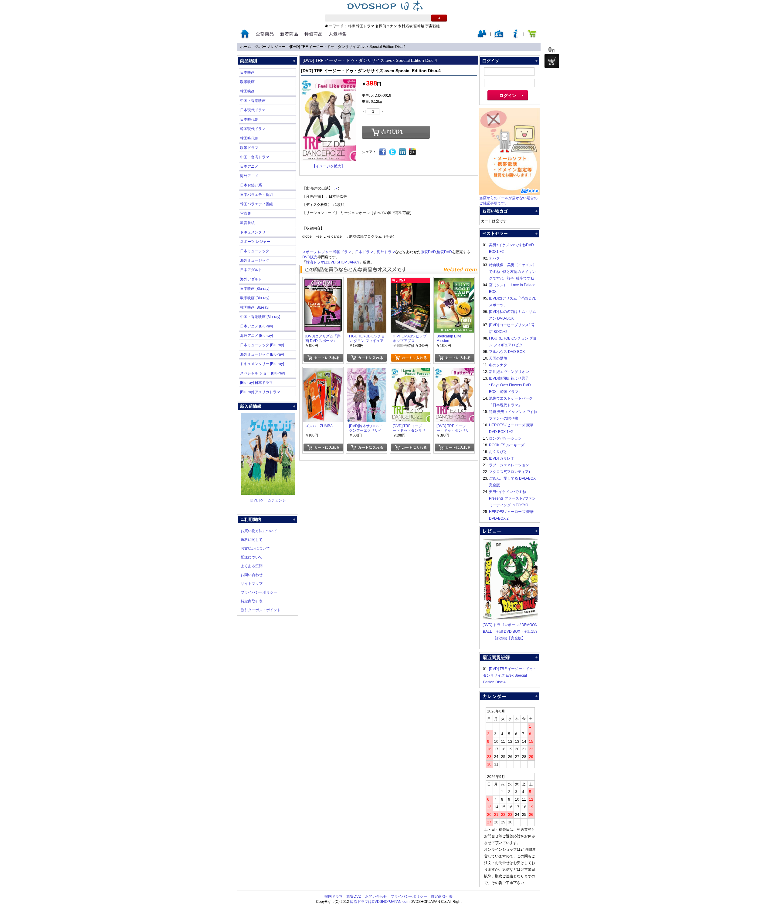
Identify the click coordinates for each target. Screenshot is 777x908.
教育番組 (247, 223)
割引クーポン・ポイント (261, 610)
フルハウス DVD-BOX (507, 352)
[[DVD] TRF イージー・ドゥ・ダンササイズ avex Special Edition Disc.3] (410, 371)
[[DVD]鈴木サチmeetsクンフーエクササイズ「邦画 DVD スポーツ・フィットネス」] (366, 371)
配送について (252, 557)
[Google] (412, 152)
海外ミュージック (254, 260)
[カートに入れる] (323, 358)
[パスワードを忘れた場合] (515, 37)
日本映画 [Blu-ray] (254, 288)
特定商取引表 (252, 601)
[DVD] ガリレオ (501, 458)
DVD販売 (309, 257)
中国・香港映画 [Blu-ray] (260, 317)
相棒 (351, 26)
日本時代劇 (249, 119)
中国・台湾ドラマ (254, 157)
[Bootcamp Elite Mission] (454, 281)
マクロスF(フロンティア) (509, 472)
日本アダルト (251, 270)
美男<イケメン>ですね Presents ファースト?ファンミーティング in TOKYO (512, 498)
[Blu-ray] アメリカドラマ (260, 392)
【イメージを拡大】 (328, 166)
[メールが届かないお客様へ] (509, 193)
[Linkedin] (402, 152)
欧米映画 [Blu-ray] (254, 298)
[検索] (439, 18)
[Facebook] (382, 152)
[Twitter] (392, 152)
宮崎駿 (418, 26)
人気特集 (338, 34)
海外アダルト (251, 279)
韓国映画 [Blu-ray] (254, 307)
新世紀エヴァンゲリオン (509, 372)
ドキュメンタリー (254, 232)
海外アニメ (249, 176)
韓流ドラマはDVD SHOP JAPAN (332, 262)
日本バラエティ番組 (256, 195)
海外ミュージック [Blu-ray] (262, 354)
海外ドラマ (386, 252)
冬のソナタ (498, 365)
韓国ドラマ (365, 26)
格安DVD (444, 252)
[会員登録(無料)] (499, 37)
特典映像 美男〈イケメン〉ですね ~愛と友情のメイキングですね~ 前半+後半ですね (512, 271)
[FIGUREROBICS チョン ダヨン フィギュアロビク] (366, 281)
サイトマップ (252, 583)
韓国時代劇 (249, 138)
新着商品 (289, 34)
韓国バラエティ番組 (256, 204)
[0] (552, 61)
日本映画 (247, 72)
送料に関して (252, 540)
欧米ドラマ (249, 148)
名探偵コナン (386, 26)
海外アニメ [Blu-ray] (256, 335)
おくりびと (498, 452)
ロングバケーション (505, 438)
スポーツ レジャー (271, 47)
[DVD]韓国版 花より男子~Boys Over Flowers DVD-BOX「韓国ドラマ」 (510, 385)
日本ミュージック (254, 251)
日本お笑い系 (251, 185)
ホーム (245, 47)
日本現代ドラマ (253, 110)
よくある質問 (252, 566)
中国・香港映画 (253, 101)
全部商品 (265, 34)
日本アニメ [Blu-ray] (256, 326)
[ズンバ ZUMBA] (323, 371)
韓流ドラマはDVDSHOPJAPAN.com (379, 902)
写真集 (245, 213)
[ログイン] (482, 37)
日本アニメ (249, 166)
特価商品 (313, 34)
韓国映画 (247, 91)
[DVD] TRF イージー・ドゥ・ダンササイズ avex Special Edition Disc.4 (347, 47)
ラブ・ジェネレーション (509, 465)
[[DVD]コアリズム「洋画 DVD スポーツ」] (323, 281)
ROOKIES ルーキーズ (506, 445)
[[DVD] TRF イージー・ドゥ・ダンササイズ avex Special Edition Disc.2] (454, 371)
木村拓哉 (405, 26)
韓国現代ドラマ (253, 129)
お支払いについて (255, 548)
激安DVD (428, 252)
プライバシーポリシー (259, 592)
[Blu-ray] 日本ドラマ (256, 382)
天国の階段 (498, 358)
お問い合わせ (252, 575)
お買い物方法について (259, 531)
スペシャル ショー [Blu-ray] (262, 373)
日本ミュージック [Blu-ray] (262, 345)
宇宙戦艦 (432, 26)
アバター (496, 258)
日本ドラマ (364, 252)
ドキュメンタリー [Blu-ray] (262, 364)
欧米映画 (247, 82)
